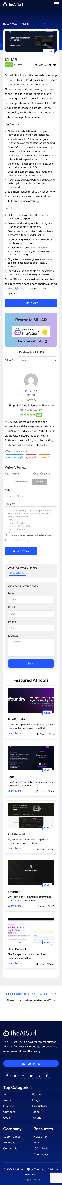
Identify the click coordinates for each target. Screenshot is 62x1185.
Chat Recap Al (17, 949)
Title (8, 490)
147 (52, 906)
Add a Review (54, 65)
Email (11, 607)
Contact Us (10, 1148)
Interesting (16, 457)
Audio (7, 1100)
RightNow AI (16, 834)
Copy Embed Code (30, 341)
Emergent (14, 892)
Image (36, 1100)
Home (6, 24)
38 (52, 733)
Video (36, 1111)
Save (46, 65)
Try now (31, 303)
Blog (36, 1142)
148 (52, 791)
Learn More (14, 733)
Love (45, 457)
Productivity (39, 1106)
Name (11, 593)
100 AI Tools (41, 1148)
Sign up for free (31, 1063)
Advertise (9, 1142)
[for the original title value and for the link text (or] (7, 1075)
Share (50, 65)
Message (13, 635)
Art (5, 1094)
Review (10, 504)
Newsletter (40, 1136)
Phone (12, 621)
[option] (31, 41)
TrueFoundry (17, 719)
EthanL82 (31, 391)
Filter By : (10, 360)
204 (52, 963)
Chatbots (9, 1111)
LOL (32, 457)
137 (52, 848)
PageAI (12, 777)
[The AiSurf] (31, 332)
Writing (36, 1117)
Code (14, 24)
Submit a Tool (11, 1136)
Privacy (26, 1179)
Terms (37, 1179)
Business (8, 1106)
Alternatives (41, 1154)
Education (38, 1094)
